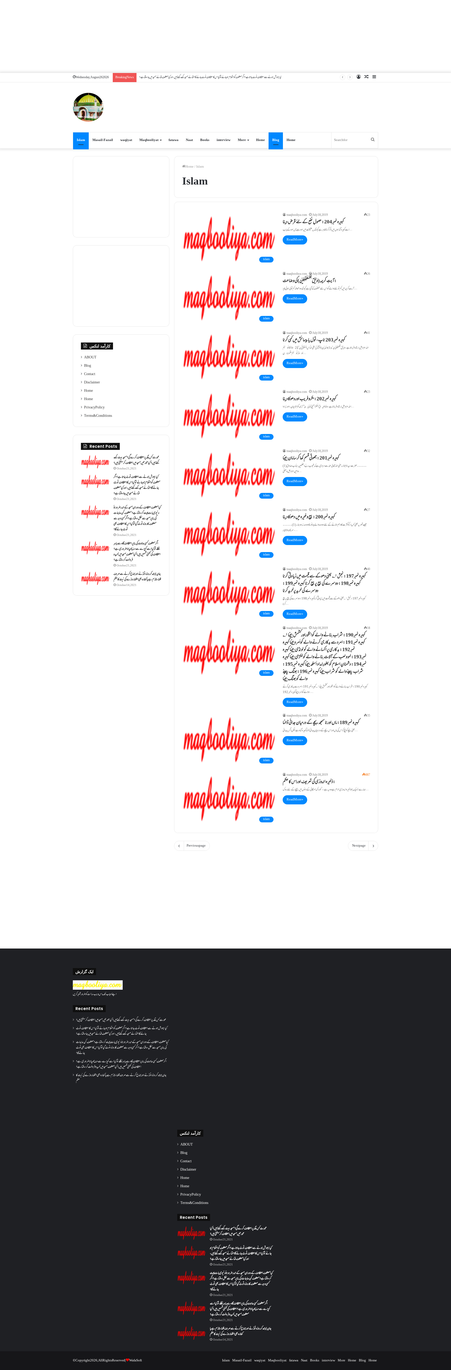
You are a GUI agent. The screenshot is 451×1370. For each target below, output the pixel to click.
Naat (189, 140)
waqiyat (126, 140)
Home (260, 140)
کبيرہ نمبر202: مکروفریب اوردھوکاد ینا (309, 399)
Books (204, 140)
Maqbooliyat (148, 140)
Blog (275, 140)
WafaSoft (135, 1360)
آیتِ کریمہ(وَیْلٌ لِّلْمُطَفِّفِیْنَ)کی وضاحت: (310, 281)
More (242, 140)
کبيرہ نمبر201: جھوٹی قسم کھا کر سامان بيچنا (311, 458)
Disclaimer (92, 383)
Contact (89, 374)
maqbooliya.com (297, 215)
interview (223, 140)
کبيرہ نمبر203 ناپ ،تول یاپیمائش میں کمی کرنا (314, 340)
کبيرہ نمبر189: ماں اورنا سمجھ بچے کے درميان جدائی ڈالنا (321, 723)
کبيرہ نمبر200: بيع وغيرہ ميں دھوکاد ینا (309, 517)
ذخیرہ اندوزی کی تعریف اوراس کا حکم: (309, 782)
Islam (81, 140)
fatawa (174, 140)
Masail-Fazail (102, 140)
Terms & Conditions (98, 416)
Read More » (295, 240)
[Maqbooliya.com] (88, 107)
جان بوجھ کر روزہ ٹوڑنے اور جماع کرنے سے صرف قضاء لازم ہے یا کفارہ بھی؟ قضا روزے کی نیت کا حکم (137, 577)
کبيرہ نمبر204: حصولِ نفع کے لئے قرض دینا (313, 222)
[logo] (98, 989)
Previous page (196, 846)
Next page (359, 846)
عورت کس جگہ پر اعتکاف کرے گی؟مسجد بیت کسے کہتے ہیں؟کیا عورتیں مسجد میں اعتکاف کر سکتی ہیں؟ (136, 460)
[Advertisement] (225, 36)
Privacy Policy (94, 408)
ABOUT (90, 357)
